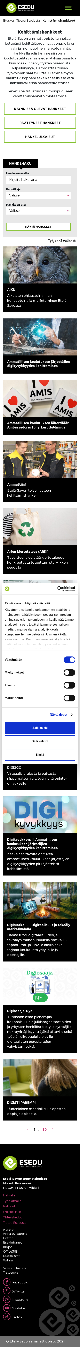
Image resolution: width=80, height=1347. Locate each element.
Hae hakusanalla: (18, 173)
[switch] (69, 672)
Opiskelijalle (12, 1212)
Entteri (8, 1238)
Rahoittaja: (13, 189)
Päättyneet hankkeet (40, 123)
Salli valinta (40, 741)
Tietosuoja (10, 1272)
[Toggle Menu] (68, 8)
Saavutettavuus (14, 1268)
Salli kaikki (40, 727)
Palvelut (9, 1206)
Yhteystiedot (12, 1217)
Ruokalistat (11, 1256)
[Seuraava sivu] (53, 1129)
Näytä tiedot (58, 714)
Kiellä (40, 754)
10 (44, 1129)
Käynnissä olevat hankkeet (40, 109)
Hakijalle (9, 1195)
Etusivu (8, 20)
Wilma (8, 1260)
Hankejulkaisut (40, 137)
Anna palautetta (15, 1234)
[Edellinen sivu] (27, 1129)
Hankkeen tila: (16, 204)
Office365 (10, 1251)
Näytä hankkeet (38, 226)
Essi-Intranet (12, 1242)
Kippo (7, 1247)
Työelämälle (12, 1201)
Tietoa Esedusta (28, 20)
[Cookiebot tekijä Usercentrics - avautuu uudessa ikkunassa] (57, 588)
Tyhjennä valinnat (62, 241)
